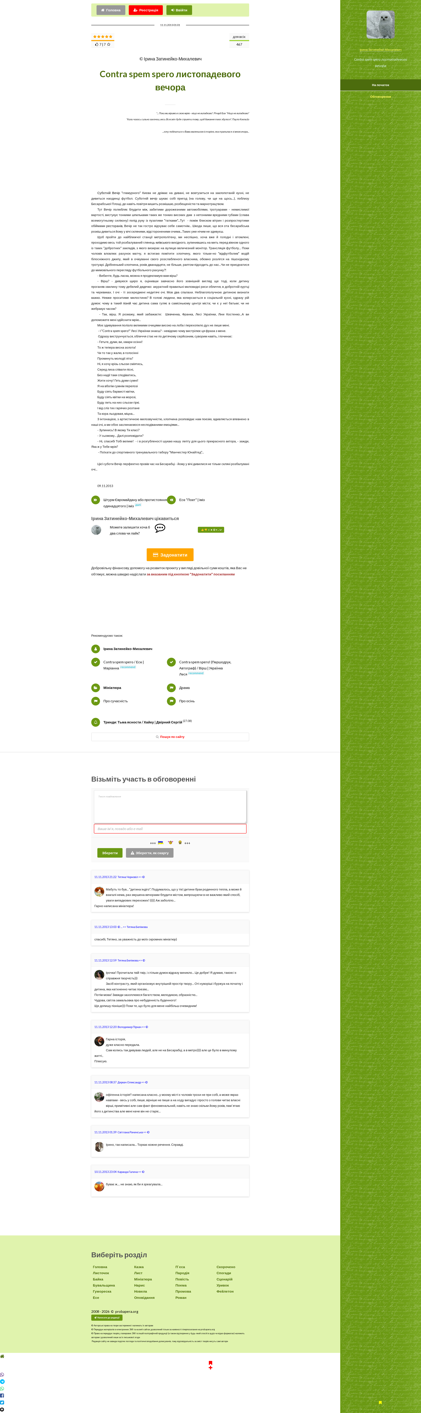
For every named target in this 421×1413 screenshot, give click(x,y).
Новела (140, 1291)
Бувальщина (104, 1285)
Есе (96, 1297)
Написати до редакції (108, 1317)
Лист (138, 1273)
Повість (182, 1279)
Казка (139, 1267)
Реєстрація (148, 10)
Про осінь (187, 701)
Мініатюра (112, 687)
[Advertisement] (170, 167)
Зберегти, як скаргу (152, 853)
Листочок (101, 1273)
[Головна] (210, 1356)
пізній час (130, 303)
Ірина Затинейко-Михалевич (381, 49)
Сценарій (225, 1279)
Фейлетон (225, 1291)
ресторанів (114, 226)
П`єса (180, 1267)
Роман (180, 1297)
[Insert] (160, 842)
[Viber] (210, 1374)
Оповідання (144, 1297)
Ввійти (181, 10)
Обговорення (380, 96)
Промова (183, 1291)
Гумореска (102, 1291)
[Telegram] (210, 1381)
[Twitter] (210, 1402)
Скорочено (226, 1267)
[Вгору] (210, 1409)
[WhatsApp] (210, 1388)
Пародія (182, 1273)
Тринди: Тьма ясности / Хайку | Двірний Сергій (142, 722)
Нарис (139, 1285)
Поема (181, 1285)
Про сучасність (115, 701)
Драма (184, 687)
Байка (98, 1279)
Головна (113, 10)
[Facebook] (210, 1395)
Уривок (223, 1285)
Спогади (224, 1273)
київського (163, 242)
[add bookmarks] (210, 1365)
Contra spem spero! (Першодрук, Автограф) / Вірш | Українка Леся (205, 668)
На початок (380, 85)
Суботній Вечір (108, 193)
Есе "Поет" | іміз (192, 500)
